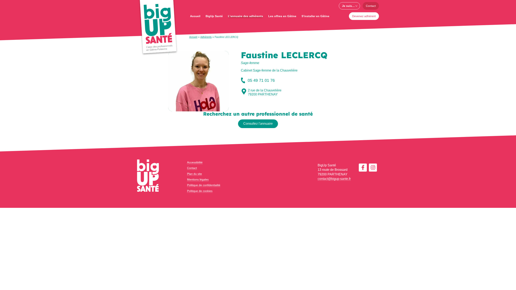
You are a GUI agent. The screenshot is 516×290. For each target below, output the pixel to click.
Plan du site (194, 173)
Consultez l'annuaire (258, 123)
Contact (371, 5)
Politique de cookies (199, 191)
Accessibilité (195, 162)
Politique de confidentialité (203, 185)
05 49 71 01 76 (261, 80)
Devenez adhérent (364, 16)
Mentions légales (198, 179)
